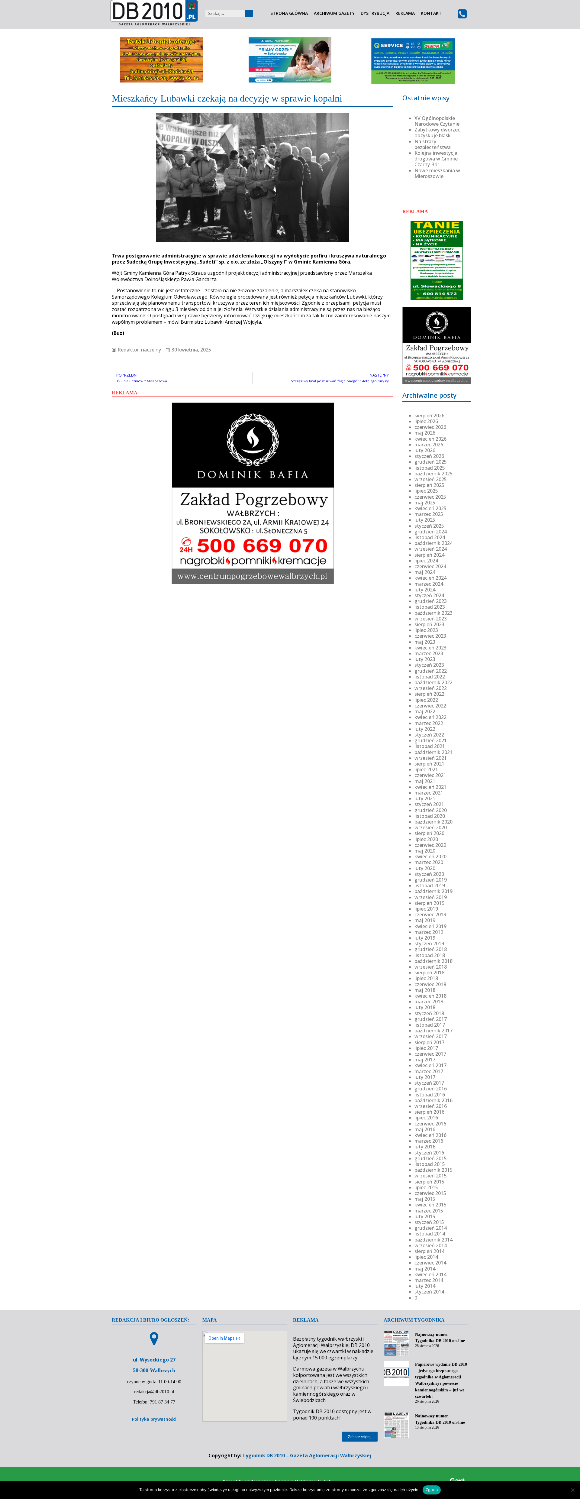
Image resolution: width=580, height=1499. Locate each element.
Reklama (405, 13)
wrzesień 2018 (430, 966)
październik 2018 (433, 961)
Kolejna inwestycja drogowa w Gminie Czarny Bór (436, 159)
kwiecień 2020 (430, 856)
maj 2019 (424, 920)
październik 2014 (433, 1239)
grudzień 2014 (430, 1228)
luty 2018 (424, 1007)
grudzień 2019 (430, 879)
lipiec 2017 (426, 1048)
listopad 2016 (429, 1094)
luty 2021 (424, 798)
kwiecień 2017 (430, 1065)
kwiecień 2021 (430, 787)
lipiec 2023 (426, 630)
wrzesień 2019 (430, 897)
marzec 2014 (428, 1280)
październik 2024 (433, 543)
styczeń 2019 (429, 943)
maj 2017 (424, 1059)
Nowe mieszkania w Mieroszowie (437, 173)
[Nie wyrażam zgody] (572, 1490)
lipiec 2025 (426, 490)
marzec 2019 (428, 932)
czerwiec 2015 (430, 1193)
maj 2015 (424, 1199)
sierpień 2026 (429, 415)
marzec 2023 (428, 653)
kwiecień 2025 (430, 508)
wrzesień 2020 (430, 827)
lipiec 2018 (426, 978)
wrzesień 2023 (430, 618)
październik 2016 (433, 1100)
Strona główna (289, 13)
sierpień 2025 (429, 485)
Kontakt (431, 13)
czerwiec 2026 (430, 427)
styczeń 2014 (429, 1291)
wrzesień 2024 (430, 549)
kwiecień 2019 (430, 926)
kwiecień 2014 (430, 1274)
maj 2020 (424, 850)
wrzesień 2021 (430, 758)
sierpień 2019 (429, 903)
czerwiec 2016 (430, 1123)
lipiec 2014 (426, 1257)
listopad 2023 (429, 607)
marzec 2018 (428, 1001)
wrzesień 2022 (430, 688)
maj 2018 (424, 990)
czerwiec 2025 (430, 497)
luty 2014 (424, 1286)
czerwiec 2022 (430, 705)
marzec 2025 (428, 514)
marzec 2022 (428, 723)
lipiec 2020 (426, 839)
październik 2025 (433, 473)
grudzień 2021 (430, 740)
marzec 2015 (428, 1210)
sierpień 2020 (429, 833)
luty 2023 (424, 659)
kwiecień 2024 (430, 578)
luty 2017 (424, 1077)
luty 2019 (424, 937)
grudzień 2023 (430, 601)
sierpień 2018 (429, 972)
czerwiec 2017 (430, 1054)
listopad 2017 (429, 1024)
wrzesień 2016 (430, 1106)
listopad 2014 (429, 1233)
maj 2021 (424, 781)
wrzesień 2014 (430, 1245)
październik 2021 (433, 752)
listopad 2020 (429, 816)
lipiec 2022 (426, 700)
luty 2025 (424, 519)
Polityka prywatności (154, 1419)
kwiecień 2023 (430, 647)
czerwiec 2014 (430, 1262)
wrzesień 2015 (430, 1175)
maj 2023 (424, 642)
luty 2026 (424, 450)
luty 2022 (424, 729)
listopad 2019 (429, 885)
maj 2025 (424, 502)
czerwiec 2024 (430, 566)
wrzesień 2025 (430, 479)
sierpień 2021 (429, 763)
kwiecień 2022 (430, 717)
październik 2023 (433, 613)
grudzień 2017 (430, 1019)
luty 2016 (424, 1146)
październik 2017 (433, 1030)
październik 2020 (433, 821)
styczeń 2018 (429, 1013)
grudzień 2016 (430, 1088)
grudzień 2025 (430, 461)
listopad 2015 (429, 1164)
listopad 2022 (429, 676)
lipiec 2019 (426, 908)
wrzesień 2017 (430, 1036)
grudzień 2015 (430, 1158)
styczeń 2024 (429, 595)
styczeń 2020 (429, 874)
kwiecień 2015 (430, 1204)
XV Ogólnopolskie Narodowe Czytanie (436, 121)
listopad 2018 (429, 955)
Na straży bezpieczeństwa (432, 144)
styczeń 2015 (429, 1222)
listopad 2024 (429, 537)
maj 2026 (424, 432)
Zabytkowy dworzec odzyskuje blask (437, 132)
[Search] (249, 13)
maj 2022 (424, 711)
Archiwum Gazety (334, 13)
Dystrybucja (375, 13)
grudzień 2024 (430, 531)
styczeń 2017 (429, 1083)
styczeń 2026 (429, 456)
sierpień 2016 (429, 1112)
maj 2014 (424, 1268)
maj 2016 (424, 1129)
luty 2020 (424, 868)
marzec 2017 (428, 1071)
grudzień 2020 (430, 810)
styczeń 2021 (429, 804)
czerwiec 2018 (430, 984)
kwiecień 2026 (430, 438)
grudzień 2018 (430, 949)
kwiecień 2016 (430, 1135)
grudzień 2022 (430, 671)
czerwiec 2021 (430, 775)
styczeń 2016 (429, 1152)
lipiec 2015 (426, 1187)
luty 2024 (424, 589)
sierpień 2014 (429, 1251)
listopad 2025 (429, 468)
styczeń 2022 (429, 734)
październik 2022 (433, 682)
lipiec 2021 (426, 769)
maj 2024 (424, 572)
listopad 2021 (429, 746)
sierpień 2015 (429, 1181)
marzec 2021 (428, 792)
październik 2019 (433, 891)
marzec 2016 (428, 1141)
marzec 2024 (428, 584)
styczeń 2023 (429, 665)
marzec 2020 (428, 862)
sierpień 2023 (429, 624)
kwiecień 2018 (430, 995)
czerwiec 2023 (430, 636)
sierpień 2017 (429, 1042)
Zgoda (432, 1489)
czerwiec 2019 (430, 914)
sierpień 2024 (429, 555)
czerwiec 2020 (430, 845)
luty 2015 (424, 1216)
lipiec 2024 (426, 560)
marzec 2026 (428, 444)
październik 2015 (433, 1170)
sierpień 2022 (429, 694)
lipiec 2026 (426, 421)
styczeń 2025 (429, 526)
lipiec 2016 (426, 1117)
